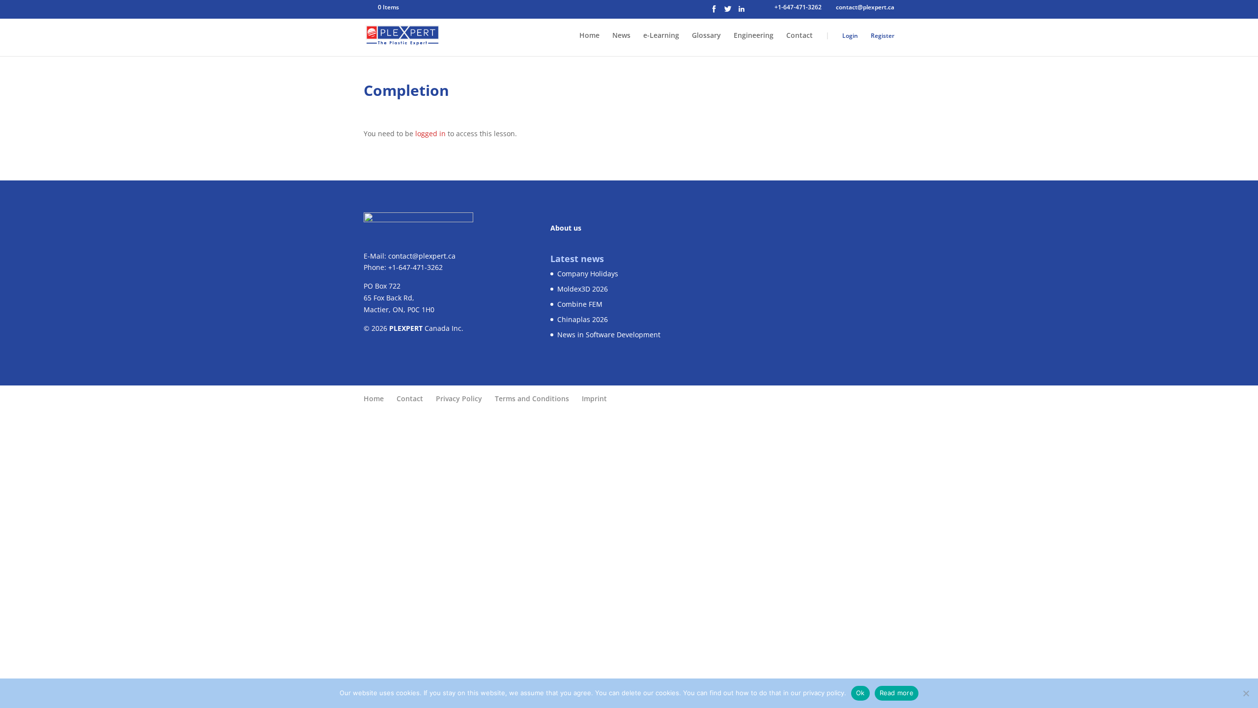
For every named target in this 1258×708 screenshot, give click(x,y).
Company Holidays (587, 273)
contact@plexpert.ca (422, 256)
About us (565, 228)
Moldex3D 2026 (582, 289)
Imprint (594, 398)
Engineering (753, 36)
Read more (897, 693)
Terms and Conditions (532, 398)
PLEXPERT (406, 328)
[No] (1246, 693)
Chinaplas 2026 (582, 319)
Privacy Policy (459, 398)
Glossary (706, 36)
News (621, 36)
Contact (799, 36)
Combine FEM (579, 304)
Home (589, 36)
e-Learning (661, 36)
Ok (860, 693)
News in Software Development (608, 334)
